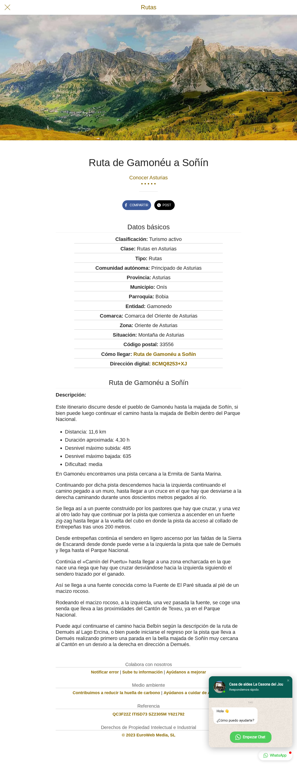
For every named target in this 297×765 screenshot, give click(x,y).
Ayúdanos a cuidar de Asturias (194, 692)
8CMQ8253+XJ (169, 364)
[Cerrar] (7, 7)
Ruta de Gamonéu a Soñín (164, 354)
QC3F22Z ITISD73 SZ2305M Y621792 (148, 714)
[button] (288, 680)
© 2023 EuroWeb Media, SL (148, 735)
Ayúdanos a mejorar (186, 672)
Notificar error (105, 672)
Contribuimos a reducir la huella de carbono (116, 692)
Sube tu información (142, 672)
